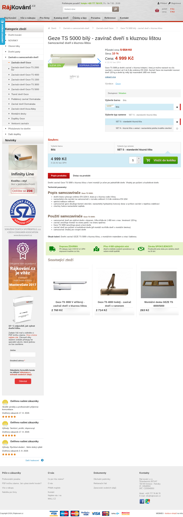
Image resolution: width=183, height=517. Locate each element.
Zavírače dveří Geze (21, 62)
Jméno (13, 350)
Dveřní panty (14, 51)
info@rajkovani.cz (153, 496)
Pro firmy (45, 18)
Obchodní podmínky (102, 479)
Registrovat (176, 3)
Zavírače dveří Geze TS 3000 (25, 84)
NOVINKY (13, 40)
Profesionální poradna (11, 479)
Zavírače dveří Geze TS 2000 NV (25, 68)
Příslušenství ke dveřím (19, 128)
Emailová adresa (17, 361)
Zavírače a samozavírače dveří (23, 57)
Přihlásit (163, 3)
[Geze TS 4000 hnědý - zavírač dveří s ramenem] (114, 284)
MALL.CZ (52, 499)
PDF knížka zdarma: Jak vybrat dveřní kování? (21, 483)
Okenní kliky (14, 46)
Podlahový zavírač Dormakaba (25, 99)
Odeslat (23, 381)
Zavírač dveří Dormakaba (23, 104)
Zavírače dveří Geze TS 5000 (25, 89)
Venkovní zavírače (20, 123)
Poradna (95, 18)
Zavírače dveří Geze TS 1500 (25, 79)
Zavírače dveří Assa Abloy (23, 109)
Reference (110, 18)
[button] (99, 61)
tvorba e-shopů (171, 513)
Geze (118, 84)
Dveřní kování (14, 35)
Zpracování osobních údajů (105, 488)
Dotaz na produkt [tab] (81, 176)
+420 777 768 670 (94, 3)
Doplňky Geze (18, 118)
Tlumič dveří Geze (20, 94)
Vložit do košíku (165, 160)
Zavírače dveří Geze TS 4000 (25, 75)
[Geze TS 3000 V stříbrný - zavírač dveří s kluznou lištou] (70, 284)
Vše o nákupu (27, 18)
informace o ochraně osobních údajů (21, 373)
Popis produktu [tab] (58, 176)
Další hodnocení (33, 460)
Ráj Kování (10, 18)
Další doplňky (14, 134)
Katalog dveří (61, 18)
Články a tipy (80, 18)
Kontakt (124, 18)
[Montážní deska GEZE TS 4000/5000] (158, 284)
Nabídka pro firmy (9, 492)
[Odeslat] (115, 9)
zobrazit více (110, 77)
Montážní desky (18, 113)
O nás (50, 483)
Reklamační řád (100, 483)
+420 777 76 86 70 (152, 493)
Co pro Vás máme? (56, 479)
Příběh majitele (54, 488)
